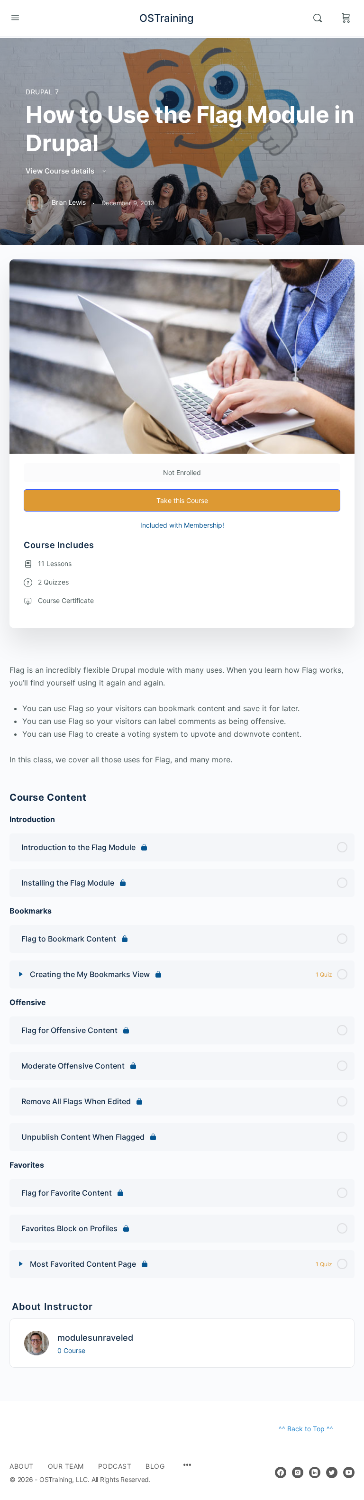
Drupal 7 (42, 92)
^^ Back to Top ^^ (306, 1429)
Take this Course (182, 500)
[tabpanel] (182, 715)
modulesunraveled (95, 1338)
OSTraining (166, 18)
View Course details (61, 170)
